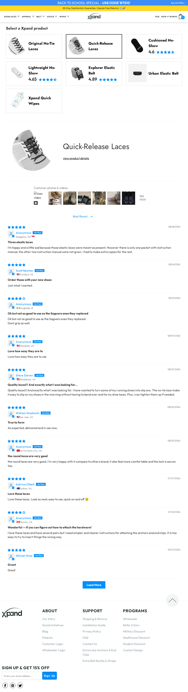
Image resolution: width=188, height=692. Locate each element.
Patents (47, 637)
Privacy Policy (92, 631)
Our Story (48, 619)
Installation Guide (94, 625)
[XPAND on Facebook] (5, 685)
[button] (165, 51)
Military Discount (134, 631)
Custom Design (133, 650)
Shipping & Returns (95, 619)
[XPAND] (94, 16)
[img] (16, 227)
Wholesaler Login (53, 650)
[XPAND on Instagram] (12, 685)
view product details (76, 158)
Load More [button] (94, 585)
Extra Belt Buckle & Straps (99, 661)
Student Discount (134, 644)
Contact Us (90, 644)
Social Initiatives (53, 625)
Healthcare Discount (136, 637)
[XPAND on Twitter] (20, 685)
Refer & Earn (131, 625)
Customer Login (52, 644)
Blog (45, 631)
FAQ (85, 637)
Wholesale (130, 619)
